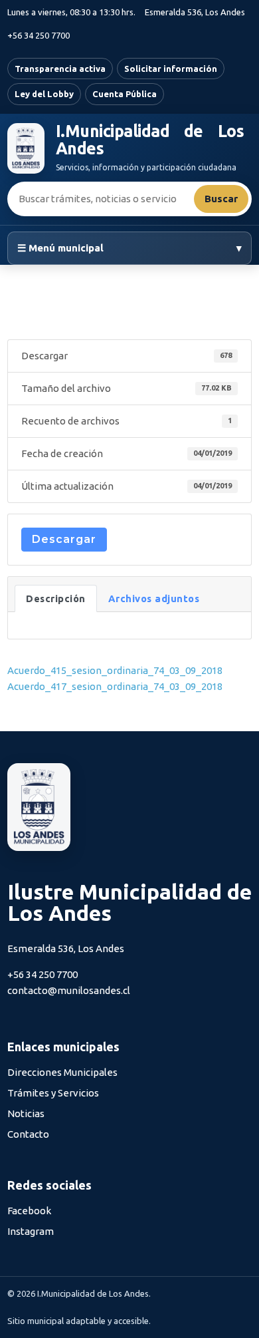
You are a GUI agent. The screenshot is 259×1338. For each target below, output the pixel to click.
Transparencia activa (60, 68)
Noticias (25, 1113)
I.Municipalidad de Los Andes (150, 140)
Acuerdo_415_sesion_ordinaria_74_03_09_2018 (114, 670)
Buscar (221, 198)
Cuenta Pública (124, 93)
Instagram (30, 1231)
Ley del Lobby (44, 93)
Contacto (28, 1134)
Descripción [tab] (56, 598)
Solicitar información (170, 68)
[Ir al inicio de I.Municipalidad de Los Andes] (25, 148)
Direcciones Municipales (62, 1072)
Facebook (29, 1210)
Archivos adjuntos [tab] (154, 598)
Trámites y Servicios (53, 1092)
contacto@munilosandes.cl (68, 990)
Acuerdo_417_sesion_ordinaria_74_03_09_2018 (114, 686)
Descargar (64, 539)
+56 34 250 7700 (38, 35)
